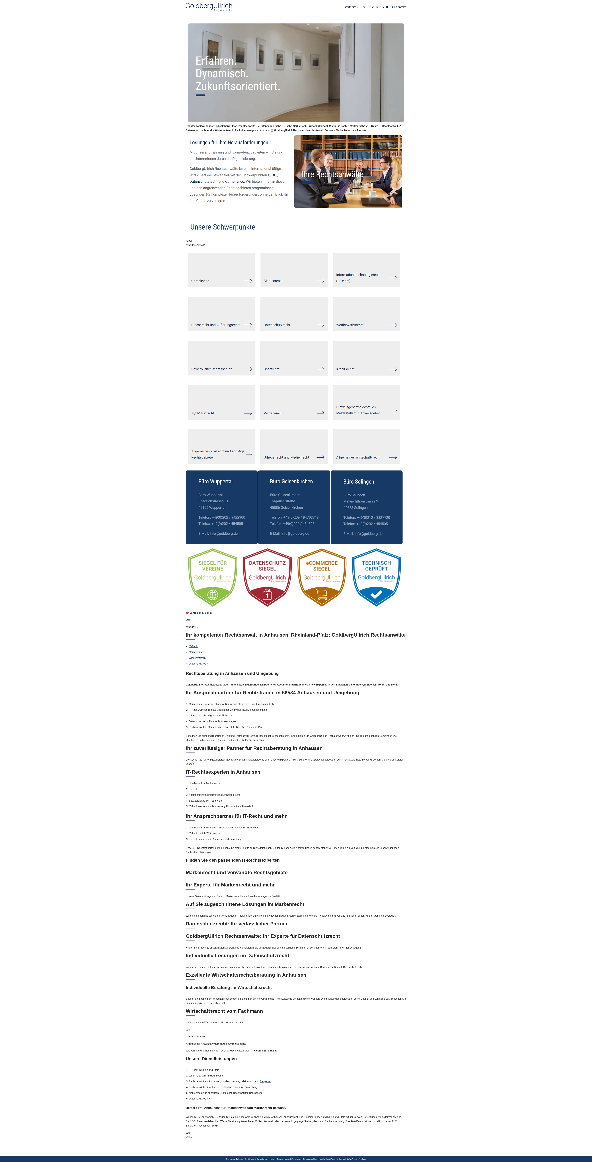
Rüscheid (221, 740)
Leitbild (322, 1159)
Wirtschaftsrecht (197, 658)
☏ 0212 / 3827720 (375, 7)
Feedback (362, 1159)
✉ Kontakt (399, 7)
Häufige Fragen (351, 1159)
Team (333, 1159)
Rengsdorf (265, 1081)
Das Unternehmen (283, 1159)
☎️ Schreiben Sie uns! (199, 613)
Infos (328, 1159)
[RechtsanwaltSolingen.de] (209, 7)
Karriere (272, 1159)
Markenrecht (195, 652)
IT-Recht (193, 646)
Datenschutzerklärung (311, 1159)
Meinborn (191, 740)
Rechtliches (341, 1159)
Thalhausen (203, 740)
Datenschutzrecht (198, 663)
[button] (357, 7)
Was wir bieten (296, 1159)
